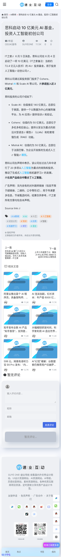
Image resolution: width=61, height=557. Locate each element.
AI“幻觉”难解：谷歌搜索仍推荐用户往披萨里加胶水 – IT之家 (44, 363)
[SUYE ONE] (30, 4)
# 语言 (33, 226)
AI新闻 (13, 14)
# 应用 (33, 221)
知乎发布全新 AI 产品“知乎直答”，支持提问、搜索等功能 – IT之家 (16, 329)
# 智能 (43, 221)
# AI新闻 (15, 216)
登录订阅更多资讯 (51, 545)
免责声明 (25, 495)
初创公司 (22, 70)
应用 (27, 114)
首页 (6, 14)
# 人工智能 (46, 216)
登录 (49, 4)
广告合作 (38, 495)
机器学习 (36, 172)
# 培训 (24, 221)
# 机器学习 (12, 226)
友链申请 (12, 495)
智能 (16, 154)
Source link (12, 208)
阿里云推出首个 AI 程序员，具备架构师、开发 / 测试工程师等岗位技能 (16, 295)
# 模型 (24, 226)
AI (29, 65)
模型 (28, 132)
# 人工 (34, 216)
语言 (21, 132)
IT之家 (8, 56)
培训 (39, 114)
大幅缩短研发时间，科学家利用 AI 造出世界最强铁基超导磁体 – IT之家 (44, 329)
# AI (25, 216)
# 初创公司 (12, 221)
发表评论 (49, 425)
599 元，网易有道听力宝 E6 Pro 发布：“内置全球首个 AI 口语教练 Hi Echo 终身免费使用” (16, 363)
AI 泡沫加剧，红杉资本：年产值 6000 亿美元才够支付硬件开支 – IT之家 (44, 295)
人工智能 (10, 70)
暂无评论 (13, 375)
